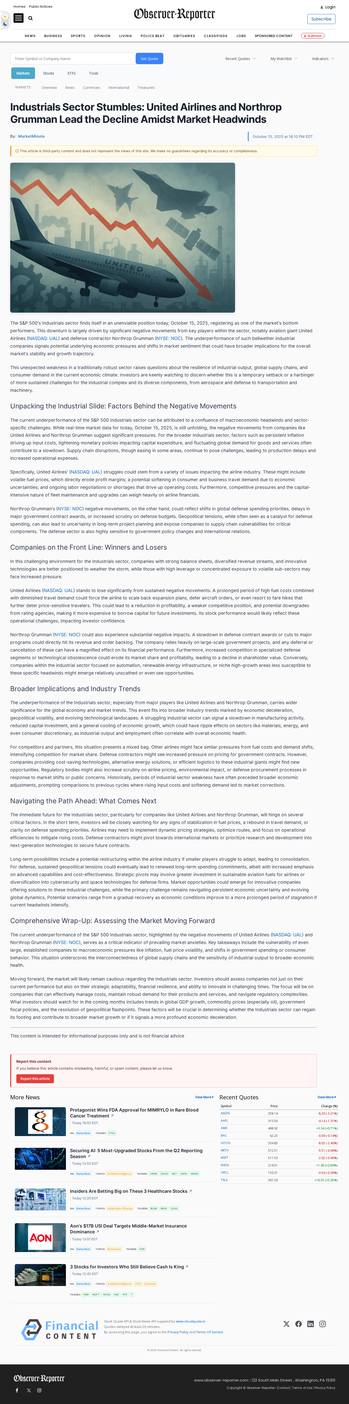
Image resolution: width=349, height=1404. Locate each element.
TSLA (224, 1180)
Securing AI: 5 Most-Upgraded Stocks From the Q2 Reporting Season (136, 1153)
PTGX (112, 1133)
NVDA (106, 1294)
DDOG (164, 1173)
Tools (93, 73)
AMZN (225, 1113)
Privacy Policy (178, 1332)
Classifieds (215, 35)
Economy (150, 1283)
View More (203, 1097)
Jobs (241, 35)
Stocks (48, 73)
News (30, 35)
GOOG (225, 1143)
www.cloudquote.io (190, 1321)
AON (142, 1249)
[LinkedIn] (310, 1330)
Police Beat (153, 35)
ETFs (71, 73)
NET (174, 1173)
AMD (224, 1128)
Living (125, 35)
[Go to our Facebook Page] (17, 1391)
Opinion (102, 35)
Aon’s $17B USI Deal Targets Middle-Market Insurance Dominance (128, 1228)
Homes (20, 6)
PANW (194, 1173)
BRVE (164, 1208)
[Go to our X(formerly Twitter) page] (28, 1391)
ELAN (174, 1208)
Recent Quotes (237, 58)
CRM (86, 1294)
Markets (23, 73)
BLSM (153, 1208)
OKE (116, 1294)
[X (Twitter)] (286, 1330)
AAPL (224, 1120)
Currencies (91, 87)
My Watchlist (281, 58)
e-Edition (313, 35)
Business (53, 35)
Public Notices (40, 6)
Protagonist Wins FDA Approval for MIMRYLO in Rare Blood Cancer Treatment (134, 1112)
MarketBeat (83, 1133)
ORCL (225, 1172)
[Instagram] (322, 1330)
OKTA (184, 1173)
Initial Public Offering (120, 1208)
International (118, 87)
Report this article (35, 1079)
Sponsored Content (274, 35)
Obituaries (184, 35)
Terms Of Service (209, 1332)
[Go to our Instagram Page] (39, 1391)
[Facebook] (298, 1330)
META (225, 1150)
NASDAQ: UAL (43, 338)
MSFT (95, 1294)
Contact (283, 1388)
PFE (125, 1294)
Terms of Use (302, 1388)
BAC (224, 1135)
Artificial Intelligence (120, 1173)
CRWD (153, 1173)
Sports (78, 35)
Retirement (114, 1249)
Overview (49, 87)
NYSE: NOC (168, 338)
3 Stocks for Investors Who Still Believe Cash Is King (129, 1266)
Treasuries (146, 87)
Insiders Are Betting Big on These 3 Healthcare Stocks (131, 1191)
